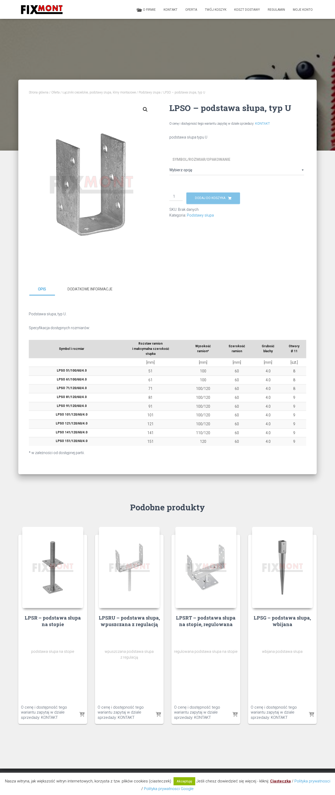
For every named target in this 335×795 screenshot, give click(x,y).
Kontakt (170, 10)
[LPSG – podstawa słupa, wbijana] (282, 567)
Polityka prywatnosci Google (169, 788)
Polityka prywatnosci (312, 781)
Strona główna (38, 92)
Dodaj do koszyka (210, 198)
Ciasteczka (280, 781)
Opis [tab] (42, 289)
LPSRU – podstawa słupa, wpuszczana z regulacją (129, 621)
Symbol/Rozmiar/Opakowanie (201, 159)
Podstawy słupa (149, 92)
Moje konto (303, 10)
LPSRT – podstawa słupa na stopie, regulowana (206, 621)
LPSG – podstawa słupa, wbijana (282, 621)
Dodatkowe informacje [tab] (90, 289)
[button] (145, 109)
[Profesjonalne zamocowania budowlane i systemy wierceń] (41, 9)
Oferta (191, 10)
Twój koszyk (215, 10)
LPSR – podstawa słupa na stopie (53, 621)
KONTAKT (262, 123)
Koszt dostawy (247, 10)
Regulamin (276, 10)
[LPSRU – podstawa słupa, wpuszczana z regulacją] (129, 567)
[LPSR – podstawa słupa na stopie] (52, 567)
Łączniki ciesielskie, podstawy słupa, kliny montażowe (99, 92)
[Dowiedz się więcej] (82, 714)
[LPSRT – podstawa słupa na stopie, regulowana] (205, 567)
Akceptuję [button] (184, 781)
